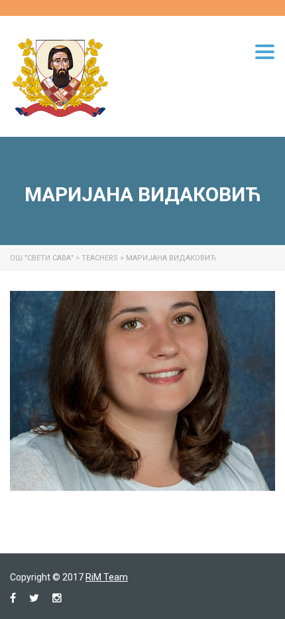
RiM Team (107, 577)
